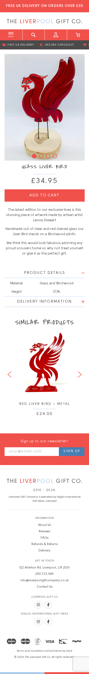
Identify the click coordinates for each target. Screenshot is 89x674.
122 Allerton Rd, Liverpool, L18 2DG (44, 567)
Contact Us (44, 587)
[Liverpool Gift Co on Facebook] (48, 605)
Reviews (44, 531)
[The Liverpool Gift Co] (44, 481)
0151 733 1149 (44, 574)
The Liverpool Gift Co (44, 21)
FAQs (44, 538)
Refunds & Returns (44, 544)
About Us (44, 525)
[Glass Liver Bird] (45, 107)
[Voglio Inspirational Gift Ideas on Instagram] (38, 621)
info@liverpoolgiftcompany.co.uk (45, 580)
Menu (11, 34)
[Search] (33, 34)
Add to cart (44, 195)
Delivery (44, 550)
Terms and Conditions (30, 651)
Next (80, 374)
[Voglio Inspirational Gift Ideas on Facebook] (48, 621)
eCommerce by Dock (59, 651)
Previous (9, 374)
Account (55, 34)
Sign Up (71, 451)
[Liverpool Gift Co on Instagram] (38, 605)
